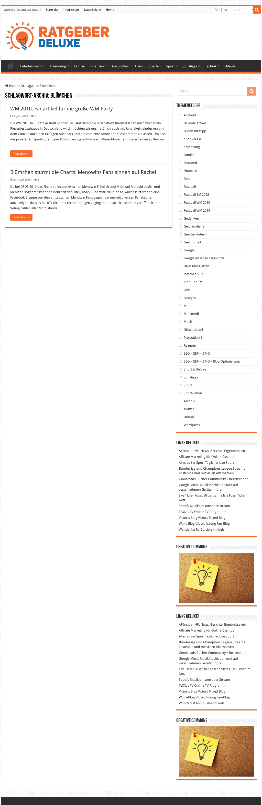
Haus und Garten (148, 66)
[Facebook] (221, 10)
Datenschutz (92, 10)
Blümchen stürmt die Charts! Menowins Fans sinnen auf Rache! (83, 172)
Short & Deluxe (195, 369)
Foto (187, 179)
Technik (210, 66)
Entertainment (31, 66)
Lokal (187, 290)
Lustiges (190, 298)
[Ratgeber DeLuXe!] (60, 36)
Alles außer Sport (191, 463)
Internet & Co (194, 274)
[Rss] (217, 10)
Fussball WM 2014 (197, 210)
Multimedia (192, 314)
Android (190, 115)
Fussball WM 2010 (197, 202)
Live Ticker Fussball (193, 495)
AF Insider (186, 451)
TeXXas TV (186, 512)
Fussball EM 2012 (196, 195)
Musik (188, 322)
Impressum (71, 10)
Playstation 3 (193, 337)
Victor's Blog (188, 518)
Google (189, 250)
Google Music (189, 485)
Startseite (52, 10)
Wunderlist (187, 529)
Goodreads (187, 479)
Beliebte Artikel (195, 123)
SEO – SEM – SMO (197, 353)
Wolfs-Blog (187, 523)
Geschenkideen (195, 234)
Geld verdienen (195, 226)
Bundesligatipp (195, 131)
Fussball (190, 187)
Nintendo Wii (193, 330)
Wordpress (192, 425)
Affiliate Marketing (192, 457)
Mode (188, 306)
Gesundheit (120, 66)
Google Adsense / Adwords (204, 258)
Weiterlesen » (21, 154)
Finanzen (97, 66)
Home (110, 10)
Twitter (189, 409)
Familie (79, 66)
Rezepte (190, 345)
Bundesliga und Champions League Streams (212, 468)
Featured (190, 163)
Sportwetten (193, 393)
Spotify (184, 506)
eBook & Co (192, 139)
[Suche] (257, 10)
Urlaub (230, 66)
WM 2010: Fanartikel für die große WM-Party (61, 109)
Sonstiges (190, 66)
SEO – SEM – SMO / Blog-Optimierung (212, 361)
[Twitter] (226, 10)
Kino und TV (193, 282)
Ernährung (58, 66)
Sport (170, 66)
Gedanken (191, 218)
